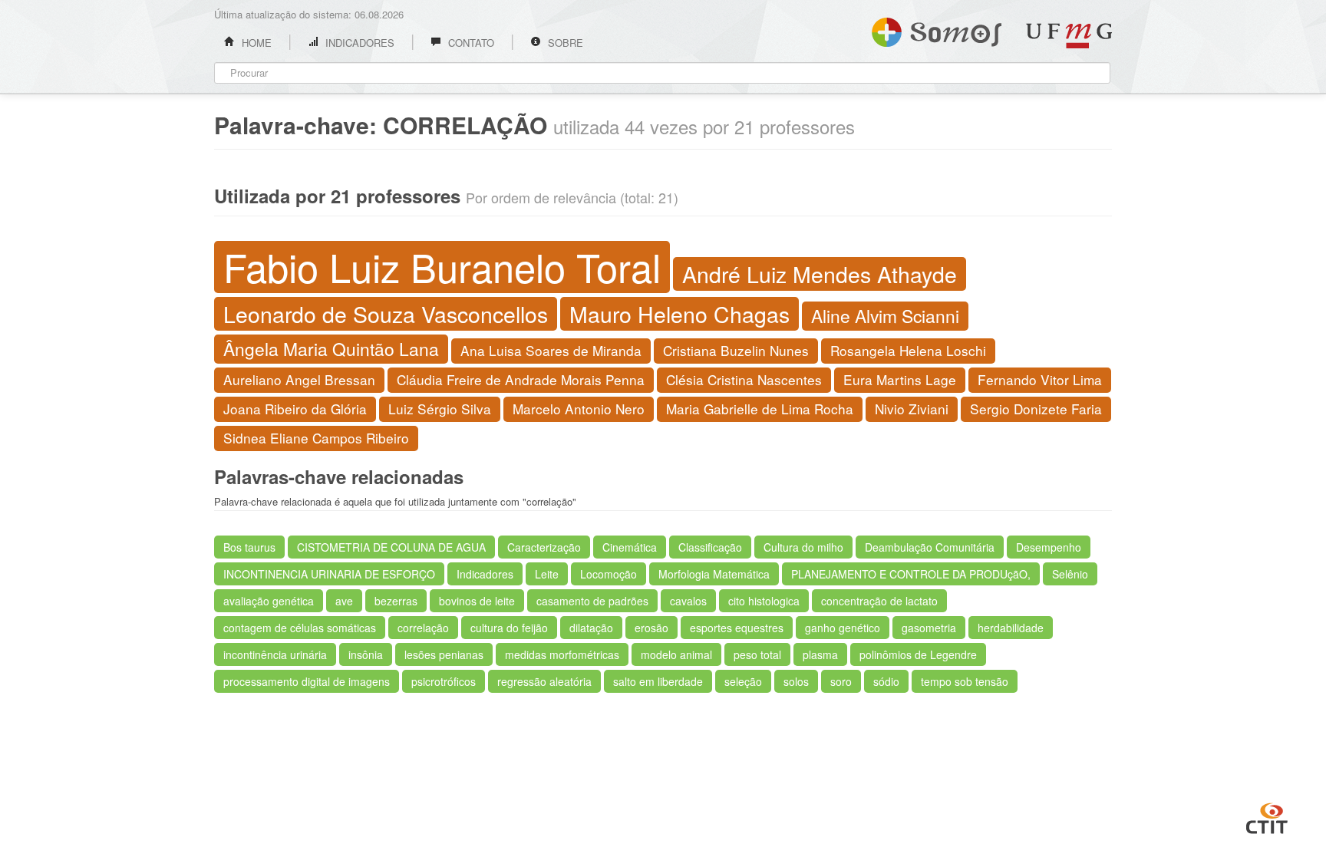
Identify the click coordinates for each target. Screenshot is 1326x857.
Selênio (1070, 574)
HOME (255, 42)
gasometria (929, 627)
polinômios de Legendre (918, 654)
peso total (757, 654)
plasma (820, 654)
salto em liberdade (658, 681)
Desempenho (1048, 547)
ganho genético (842, 627)
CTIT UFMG (1267, 816)
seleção (743, 681)
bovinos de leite (477, 600)
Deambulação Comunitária (930, 547)
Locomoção (608, 574)
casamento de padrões (592, 600)
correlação (423, 627)
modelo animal (676, 654)
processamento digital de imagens (306, 681)
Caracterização (544, 547)
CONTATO (469, 42)
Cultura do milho (803, 547)
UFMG (1069, 35)
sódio (886, 681)
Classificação (710, 547)
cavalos (688, 600)
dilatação (591, 627)
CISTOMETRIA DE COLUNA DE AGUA (391, 547)
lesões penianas (443, 654)
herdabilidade (1011, 627)
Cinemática (629, 547)
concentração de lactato (879, 600)
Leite (547, 574)
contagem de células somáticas (299, 627)
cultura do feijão (509, 627)
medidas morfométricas (562, 654)
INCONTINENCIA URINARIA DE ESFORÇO (329, 574)
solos (796, 681)
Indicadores (485, 574)
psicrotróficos (443, 681)
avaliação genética (268, 600)
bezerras (395, 600)
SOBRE (564, 42)
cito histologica (764, 600)
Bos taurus (249, 547)
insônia (365, 654)
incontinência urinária (275, 654)
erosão (651, 627)
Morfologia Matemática (714, 574)
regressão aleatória (544, 681)
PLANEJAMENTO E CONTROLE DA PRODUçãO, (911, 574)
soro (841, 681)
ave (344, 600)
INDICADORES (358, 42)
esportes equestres (736, 627)
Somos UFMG (936, 29)
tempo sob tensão (964, 681)
